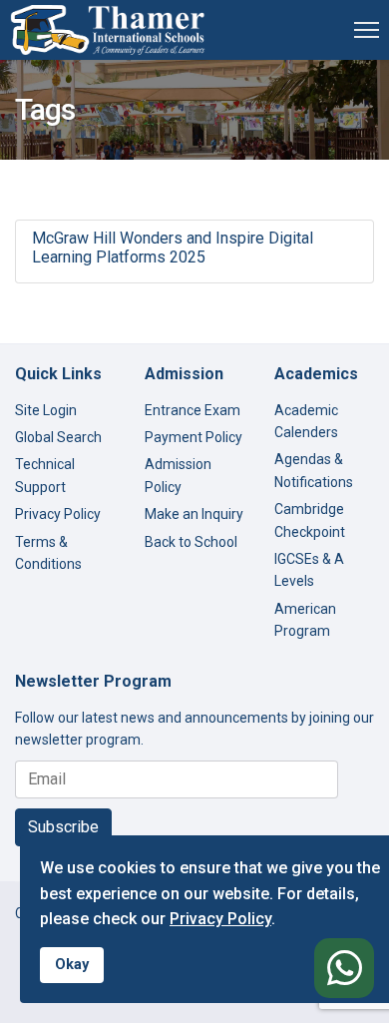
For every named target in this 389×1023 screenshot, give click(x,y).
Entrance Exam (192, 410)
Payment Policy (193, 437)
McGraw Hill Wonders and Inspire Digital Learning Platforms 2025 (172, 247)
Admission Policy (178, 475)
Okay (72, 964)
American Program (305, 620)
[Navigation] (366, 30)
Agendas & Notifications (313, 470)
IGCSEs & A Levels (309, 570)
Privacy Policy (58, 514)
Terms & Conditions (48, 553)
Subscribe (63, 826)
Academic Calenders (306, 421)
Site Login (46, 410)
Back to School (191, 542)
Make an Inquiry (194, 514)
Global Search (58, 437)
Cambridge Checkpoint (309, 520)
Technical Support (45, 475)
